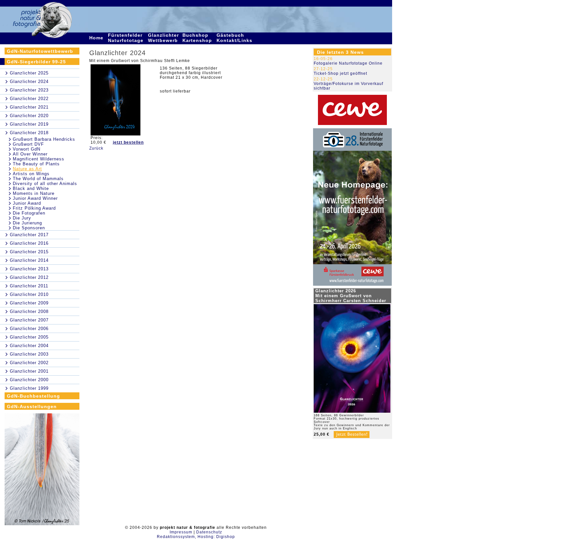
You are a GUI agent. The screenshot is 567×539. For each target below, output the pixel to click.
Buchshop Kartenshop (198, 37)
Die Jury (22, 218)
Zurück (96, 148)
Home (97, 37)
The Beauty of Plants (36, 163)
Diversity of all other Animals (45, 183)
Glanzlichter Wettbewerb (163, 37)
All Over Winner (30, 154)
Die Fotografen (29, 213)
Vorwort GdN (26, 149)
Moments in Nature (33, 193)
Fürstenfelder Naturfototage (126, 37)
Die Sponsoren (29, 227)
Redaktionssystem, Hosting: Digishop (196, 536)
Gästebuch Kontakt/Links (235, 37)
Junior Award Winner (35, 198)
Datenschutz (209, 532)
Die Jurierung (27, 222)
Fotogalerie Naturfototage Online (348, 63)
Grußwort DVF (28, 144)
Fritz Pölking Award (34, 208)
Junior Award (27, 203)
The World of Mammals (38, 178)
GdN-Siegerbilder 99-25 (36, 61)
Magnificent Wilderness (38, 158)
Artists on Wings (31, 173)
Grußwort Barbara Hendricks (44, 139)
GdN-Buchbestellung (33, 396)
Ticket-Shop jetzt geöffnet (340, 73)
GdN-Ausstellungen (32, 406)
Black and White (31, 188)
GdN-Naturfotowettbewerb (40, 51)
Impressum (181, 532)
